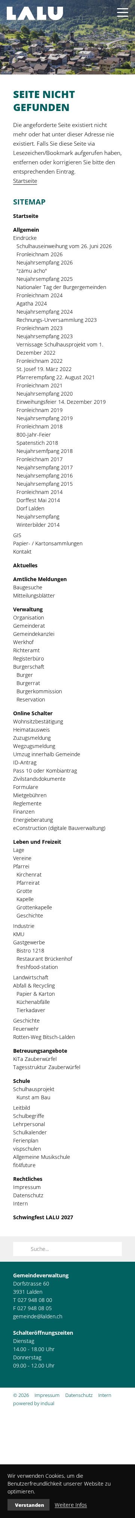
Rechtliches (27, 1178)
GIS (17, 535)
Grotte (24, 890)
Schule (21, 1080)
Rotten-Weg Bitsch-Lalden (44, 1036)
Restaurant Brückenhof (44, 958)
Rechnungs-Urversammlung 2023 (56, 319)
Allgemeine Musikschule (41, 1156)
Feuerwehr (26, 1028)
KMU (18, 934)
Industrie (23, 925)
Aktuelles (25, 565)
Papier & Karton (35, 993)
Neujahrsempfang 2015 (44, 483)
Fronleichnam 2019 (39, 409)
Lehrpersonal (29, 1124)
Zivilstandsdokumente (39, 778)
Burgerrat (28, 683)
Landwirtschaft (30, 977)
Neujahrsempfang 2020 (44, 393)
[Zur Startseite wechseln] (35, 13)
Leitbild (21, 1107)
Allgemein (26, 229)
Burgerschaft (28, 666)
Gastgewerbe (29, 942)
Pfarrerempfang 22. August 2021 (55, 377)
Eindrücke (25, 237)
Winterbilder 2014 (38, 524)
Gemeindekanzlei (33, 633)
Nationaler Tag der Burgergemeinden (61, 287)
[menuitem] (67, 216)
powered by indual (33, 1403)
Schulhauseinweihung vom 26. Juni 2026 (64, 246)
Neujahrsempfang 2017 (44, 467)
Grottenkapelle (34, 907)
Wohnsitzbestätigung (38, 721)
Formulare (25, 786)
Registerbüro (28, 658)
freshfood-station (37, 966)
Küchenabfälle (33, 1001)
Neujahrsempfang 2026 (44, 262)
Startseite (25, 180)
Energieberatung (33, 819)
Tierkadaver (30, 1010)
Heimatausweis (31, 729)
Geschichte (29, 915)
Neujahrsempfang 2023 (44, 336)
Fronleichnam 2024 (39, 295)
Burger (24, 674)
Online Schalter (32, 713)
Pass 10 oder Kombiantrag (45, 770)
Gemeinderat (29, 625)
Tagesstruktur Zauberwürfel (46, 1067)
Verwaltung (28, 609)
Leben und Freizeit (37, 841)
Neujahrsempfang (37, 516)
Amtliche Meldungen (40, 579)
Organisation (28, 617)
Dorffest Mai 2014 (38, 500)
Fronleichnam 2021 (39, 385)
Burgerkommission (39, 691)
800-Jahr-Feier (33, 434)
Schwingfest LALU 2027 (43, 1217)
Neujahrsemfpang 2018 (44, 450)
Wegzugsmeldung (34, 746)
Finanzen (23, 811)
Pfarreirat (28, 882)
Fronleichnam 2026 (39, 254)
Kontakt (22, 551)
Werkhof (23, 642)
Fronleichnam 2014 (39, 491)
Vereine (22, 858)
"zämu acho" (31, 270)
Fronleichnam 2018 (39, 426)
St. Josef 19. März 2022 (44, 369)
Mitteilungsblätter (34, 595)
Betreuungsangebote (40, 1050)
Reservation (30, 699)
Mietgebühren (29, 795)
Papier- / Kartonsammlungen (47, 543)
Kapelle (25, 899)
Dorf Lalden (30, 508)
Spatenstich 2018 (37, 442)
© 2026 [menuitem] (21, 1395)
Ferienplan (25, 1140)
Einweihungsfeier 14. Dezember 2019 (61, 401)
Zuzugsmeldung (32, 737)
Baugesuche (27, 587)
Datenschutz (28, 1195)
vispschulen (27, 1148)
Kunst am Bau (33, 1097)
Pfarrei (21, 866)
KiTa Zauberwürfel (35, 1058)
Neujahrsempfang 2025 (44, 278)
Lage (18, 849)
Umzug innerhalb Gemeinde (46, 754)
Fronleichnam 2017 (39, 459)
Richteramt (26, 650)
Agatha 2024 (31, 303)
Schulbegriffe (28, 1115)
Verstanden (29, 1505)
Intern (20, 1203)
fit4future (24, 1165)
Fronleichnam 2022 (39, 360)
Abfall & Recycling (34, 985)
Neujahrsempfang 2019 (44, 418)
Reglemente (27, 803)
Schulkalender (30, 1132)
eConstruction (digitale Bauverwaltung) (59, 827)
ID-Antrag (24, 762)
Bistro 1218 (30, 950)
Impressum (27, 1187)
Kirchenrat (29, 874)
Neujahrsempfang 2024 (44, 311)
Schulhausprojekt (33, 1089)
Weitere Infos (71, 1504)
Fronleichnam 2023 (39, 328)
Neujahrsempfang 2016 (44, 475)
